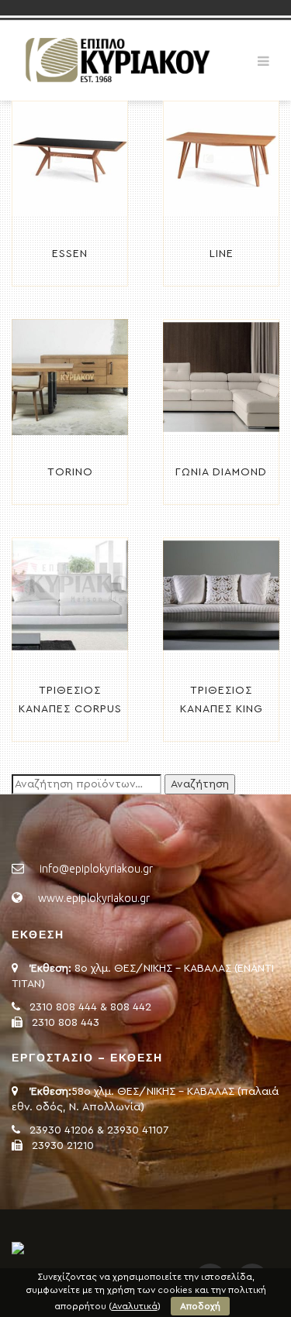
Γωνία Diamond (221, 472)
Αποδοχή (200, 1306)
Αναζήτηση (200, 784)
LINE (222, 254)
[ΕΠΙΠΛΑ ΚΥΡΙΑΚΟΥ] (116, 59)
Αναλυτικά (135, 1306)
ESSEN (70, 254)
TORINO (70, 472)
